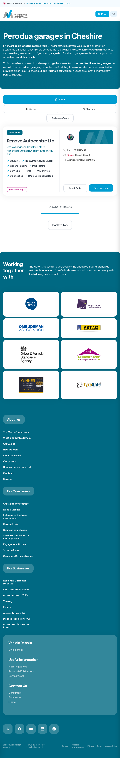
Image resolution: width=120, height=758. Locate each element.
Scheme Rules (11, 550)
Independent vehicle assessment (15, 516)
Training (7, 601)
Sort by (32, 109)
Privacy (91, 746)
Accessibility (111, 746)
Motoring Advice (17, 666)
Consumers (14, 692)
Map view (90, 109)
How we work (10, 449)
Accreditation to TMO (15, 595)
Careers (7, 478)
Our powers (10, 461)
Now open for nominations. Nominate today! (48, 3)
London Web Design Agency (12, 746)
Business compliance (15, 529)
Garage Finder (11, 523)
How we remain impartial (17, 467)
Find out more (101, 188)
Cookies (65, 746)
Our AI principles (12, 455)
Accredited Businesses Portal (16, 626)
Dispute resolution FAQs (16, 618)
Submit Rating (75, 188)
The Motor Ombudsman (16, 431)
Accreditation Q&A (14, 612)
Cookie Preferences (78, 746)
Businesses (14, 697)
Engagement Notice (14, 544)
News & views (16, 675)
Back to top (60, 225)
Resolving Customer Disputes (14, 582)
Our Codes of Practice (16, 503)
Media (12, 701)
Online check (15, 649)
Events (7, 606)
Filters (61, 99)
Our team (8, 472)
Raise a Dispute (11, 509)
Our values (9, 443)
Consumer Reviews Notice (18, 555)
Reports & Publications (21, 671)
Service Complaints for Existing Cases (16, 537)
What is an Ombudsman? (17, 437)
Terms (99, 746)
